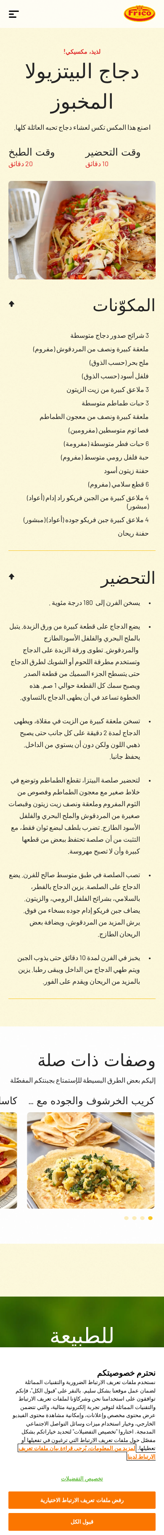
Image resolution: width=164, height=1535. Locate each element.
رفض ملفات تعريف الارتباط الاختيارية (82, 1500)
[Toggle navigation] (14, 14)
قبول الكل (82, 1521)
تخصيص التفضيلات (82, 1478)
